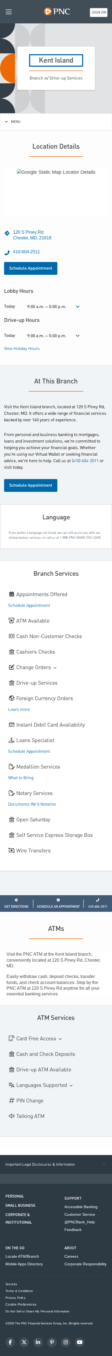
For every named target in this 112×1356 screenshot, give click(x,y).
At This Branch (56, 382)
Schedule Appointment (30, 268)
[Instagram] (66, 1342)
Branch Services (56, 573)
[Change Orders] (55, 668)
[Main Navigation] (8, 11)
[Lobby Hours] (78, 306)
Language (56, 517)
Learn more (19, 709)
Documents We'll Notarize (32, 804)
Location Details (56, 147)
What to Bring (20, 778)
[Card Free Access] (60, 1039)
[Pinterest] (52, 1342)
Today (9, 306)
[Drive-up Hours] (78, 336)
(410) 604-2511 (85, 461)
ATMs (56, 929)
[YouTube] (80, 1342)
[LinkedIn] (38, 1342)
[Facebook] (10, 1342)
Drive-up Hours (22, 320)
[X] (24, 1342)
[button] (56, 1164)
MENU (15, 121)
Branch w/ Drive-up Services (56, 78)
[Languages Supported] (71, 1086)
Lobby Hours (18, 291)
